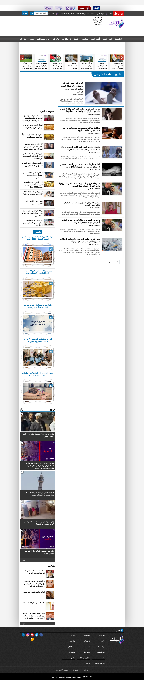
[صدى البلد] (116, 22)
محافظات (72, 652)
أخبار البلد (95, 39)
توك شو (55, 39)
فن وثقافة (66, 39)
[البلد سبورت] (84, 8)
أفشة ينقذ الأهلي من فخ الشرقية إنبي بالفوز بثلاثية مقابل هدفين (66, 13)
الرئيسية (118, 39)
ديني (32, 39)
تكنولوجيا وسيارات (84, 658)
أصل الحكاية (101, 652)
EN (26, 13)
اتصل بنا (75, 670)
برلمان (73, 658)
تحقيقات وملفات (100, 663)
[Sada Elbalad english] (48, 8)
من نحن (85, 670)
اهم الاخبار (107, 39)
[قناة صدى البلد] (96, 8)
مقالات (88, 663)
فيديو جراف (86, 652)
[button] (122, 57)
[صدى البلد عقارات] (59, 8)
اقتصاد (103, 658)
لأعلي (118, 630)
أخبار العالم (22, 39)
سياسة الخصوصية (62, 670)
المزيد (24, 560)
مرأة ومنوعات (43, 39)
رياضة (76, 39)
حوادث (85, 39)
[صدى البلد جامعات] (70, 8)
